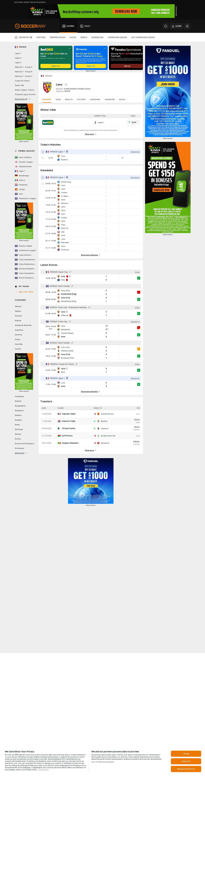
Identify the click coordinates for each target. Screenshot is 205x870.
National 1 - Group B (23, 71)
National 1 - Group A (23, 67)
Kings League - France (24, 90)
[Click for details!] (90, 157)
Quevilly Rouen (107, 414)
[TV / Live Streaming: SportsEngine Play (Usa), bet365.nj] (122, 158)
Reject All (186, 761)
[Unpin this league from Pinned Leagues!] (67, 151)
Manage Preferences (186, 769)
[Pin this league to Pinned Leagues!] (70, 272)
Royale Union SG (108, 436)
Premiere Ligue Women (25, 94)
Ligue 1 (18, 53)
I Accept (186, 754)
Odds (58, 99)
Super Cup (19, 85)
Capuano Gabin (68, 414)
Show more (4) (21, 99)
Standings (95, 99)
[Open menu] (187, 26)
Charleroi (104, 428)
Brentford (105, 443)
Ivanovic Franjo (68, 421)
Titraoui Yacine (68, 428)
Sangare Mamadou (70, 443)
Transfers (109, 99)
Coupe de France (22, 81)
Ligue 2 (18, 58)
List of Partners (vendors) (102, 762)
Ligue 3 (18, 62)
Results (69, 99)
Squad (122, 99)
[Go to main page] (32, 26)
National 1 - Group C (23, 76)
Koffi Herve (67, 436)
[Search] (166, 26)
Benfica (104, 421)
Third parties (43, 770)
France (48, 76)
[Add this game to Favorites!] (42, 157)
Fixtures (81, 99)
